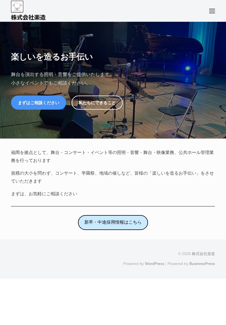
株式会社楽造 (28, 17)
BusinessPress (202, 264)
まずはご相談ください (38, 102)
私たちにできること (97, 102)
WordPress (154, 264)
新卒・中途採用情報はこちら (113, 222)
